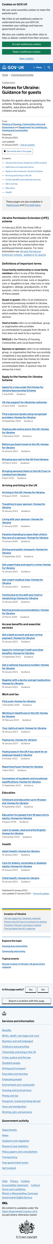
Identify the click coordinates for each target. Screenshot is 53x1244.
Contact (35, 1185)
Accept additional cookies (26, 44)
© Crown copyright (26, 1236)
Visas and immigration (14, 1106)
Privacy (14, 1181)
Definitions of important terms (19, 167)
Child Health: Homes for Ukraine (20, 878)
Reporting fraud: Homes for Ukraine (22, 766)
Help (4, 1181)
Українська (12, 205)
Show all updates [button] (41, 893)
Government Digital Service (17, 1197)
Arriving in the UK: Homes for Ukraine (23, 492)
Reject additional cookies (26, 51)
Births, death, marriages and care (20, 1035)
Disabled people (11, 1062)
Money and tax (10, 1095)
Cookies (25, 1181)
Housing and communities (15, 946)
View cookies (26, 58)
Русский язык (32, 205)
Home (5, 75)
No (44, 989)
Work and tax (11, 184)
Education (10, 188)
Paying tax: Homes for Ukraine (19, 739)
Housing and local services (17, 1090)
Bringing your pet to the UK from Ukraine (25, 459)
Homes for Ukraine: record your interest (22, 925)
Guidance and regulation (15, 1140)
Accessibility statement (15, 1185)
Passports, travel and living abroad (21, 1101)
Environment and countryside (18, 1084)
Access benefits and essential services (23, 179)
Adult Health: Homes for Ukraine (21, 851)
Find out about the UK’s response (19, 928)
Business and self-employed (17, 1041)
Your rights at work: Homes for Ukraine (24, 728)
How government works (15, 1162)
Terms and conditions (14, 1189)
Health (8, 192)
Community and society (22, 75)
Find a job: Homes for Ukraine (19, 701)
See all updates (28, 145)
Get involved (9, 1168)
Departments (9, 1129)
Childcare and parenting (15, 1046)
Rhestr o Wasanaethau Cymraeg (20, 1193)
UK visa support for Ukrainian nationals (24, 402)
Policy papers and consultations (20, 1151)
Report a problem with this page (26, 1000)
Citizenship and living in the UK (19, 1052)
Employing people (12, 1079)
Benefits (6, 1030)
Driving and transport (14, 1068)
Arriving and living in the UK (18, 175)
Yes (32, 989)
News (5, 1135)
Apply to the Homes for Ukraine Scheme (24, 171)
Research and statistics (15, 1146)
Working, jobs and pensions (17, 1112)
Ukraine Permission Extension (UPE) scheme (26, 163)
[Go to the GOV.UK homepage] (13, 67)
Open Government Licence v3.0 (19, 1211)
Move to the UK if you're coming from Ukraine (25, 921)
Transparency (9, 1157)
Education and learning (15, 1073)
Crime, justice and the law (16, 1057)
